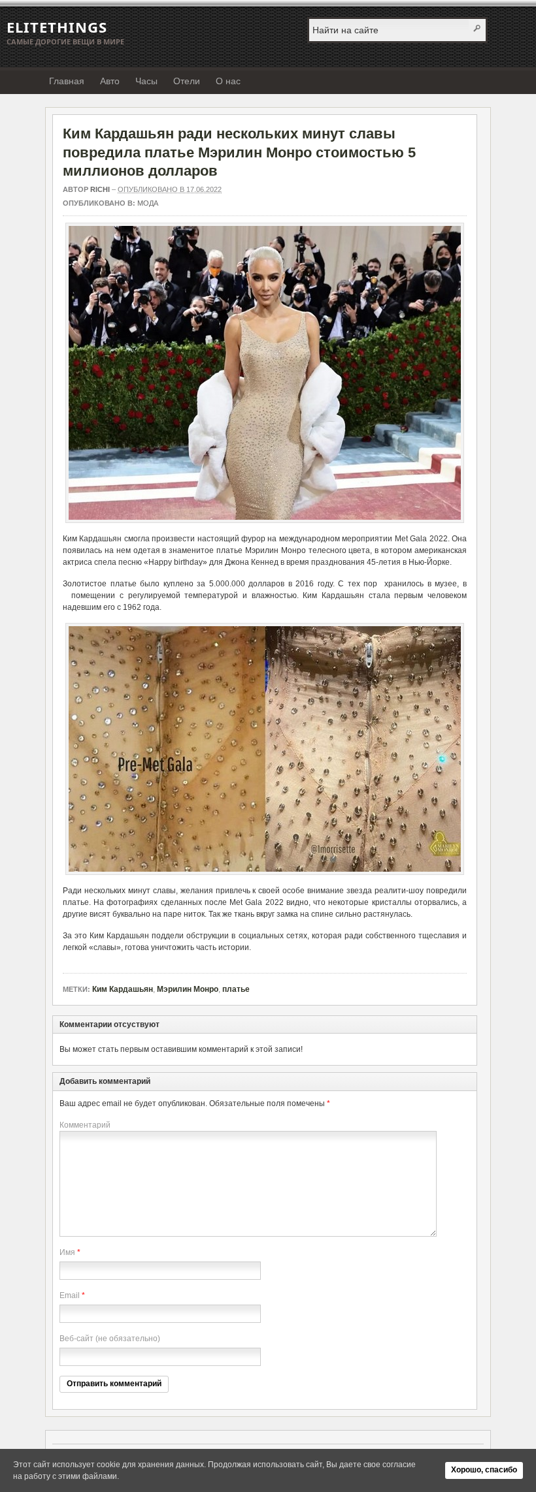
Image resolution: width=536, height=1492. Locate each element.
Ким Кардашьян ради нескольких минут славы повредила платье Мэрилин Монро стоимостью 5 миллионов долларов (239, 152)
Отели (186, 81)
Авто (110, 81)
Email (69, 1295)
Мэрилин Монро (187, 989)
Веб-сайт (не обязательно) (109, 1338)
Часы (146, 81)
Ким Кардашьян (122, 989)
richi (100, 189)
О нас (228, 81)
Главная (66, 81)
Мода (147, 203)
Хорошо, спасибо (484, 1469)
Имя (67, 1252)
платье (236, 989)
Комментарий (84, 1125)
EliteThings (57, 27)
